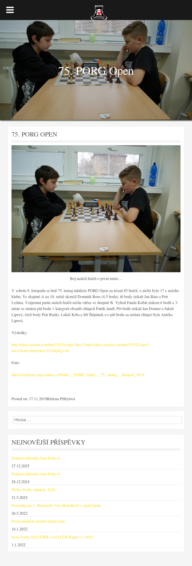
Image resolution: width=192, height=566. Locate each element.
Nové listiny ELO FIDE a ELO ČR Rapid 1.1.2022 (52, 536)
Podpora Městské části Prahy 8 (36, 458)
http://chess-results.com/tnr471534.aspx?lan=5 (48, 344)
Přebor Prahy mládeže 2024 (33, 489)
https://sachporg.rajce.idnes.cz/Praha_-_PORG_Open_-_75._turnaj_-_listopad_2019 (78, 374)
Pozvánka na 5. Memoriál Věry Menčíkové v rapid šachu (56, 505)
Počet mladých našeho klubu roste (38, 521)
